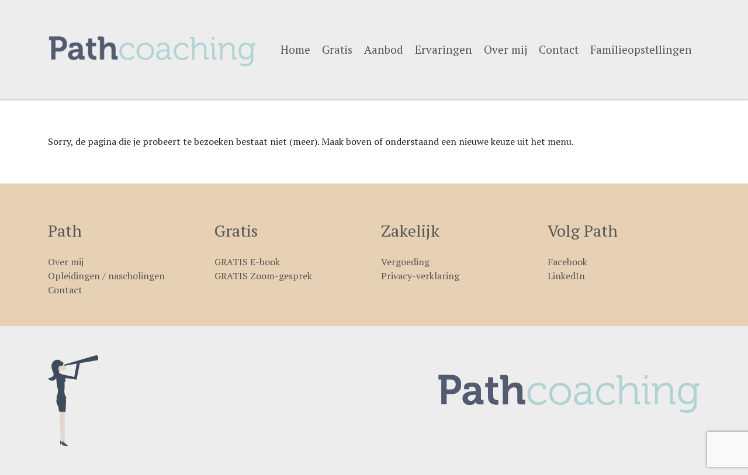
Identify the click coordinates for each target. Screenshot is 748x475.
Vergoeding (405, 261)
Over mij (505, 49)
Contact (559, 49)
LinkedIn (566, 275)
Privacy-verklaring (420, 275)
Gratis (337, 49)
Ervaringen (443, 49)
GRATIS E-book (247, 261)
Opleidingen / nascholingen (106, 275)
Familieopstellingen (641, 49)
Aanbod (383, 49)
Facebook (567, 261)
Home (295, 49)
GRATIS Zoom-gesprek (263, 275)
